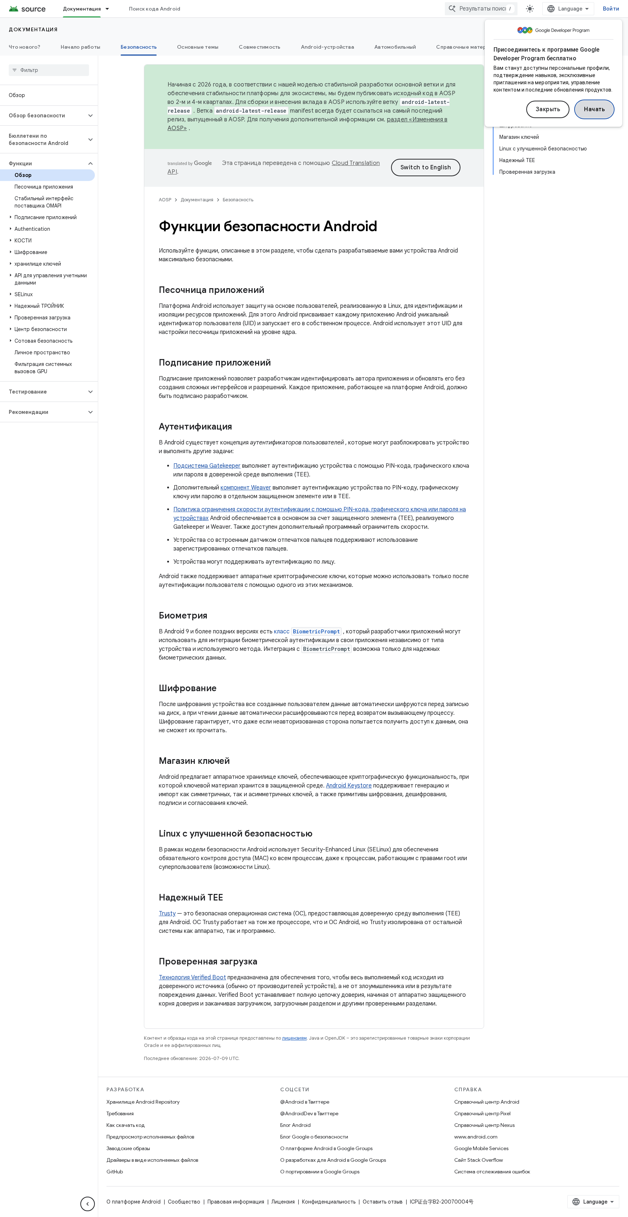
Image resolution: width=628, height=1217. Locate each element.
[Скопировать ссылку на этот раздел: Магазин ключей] (237, 761)
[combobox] (481, 8)
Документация (82, 8)
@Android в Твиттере (304, 1102)
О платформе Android (133, 1202)
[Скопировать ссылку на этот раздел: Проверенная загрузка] (264, 962)
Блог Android (295, 1125)
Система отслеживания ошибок (492, 1171)
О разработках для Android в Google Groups (333, 1160)
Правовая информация (236, 1202)
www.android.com (476, 1136)
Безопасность (139, 47)
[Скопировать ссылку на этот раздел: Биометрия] (215, 616)
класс (307, 631)
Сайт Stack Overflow (478, 1160)
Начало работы (80, 47)
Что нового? (24, 47)
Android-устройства (327, 47)
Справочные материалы (467, 47)
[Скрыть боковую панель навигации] (87, 1204)
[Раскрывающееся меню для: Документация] (110, 8)
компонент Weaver (246, 487)
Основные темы (197, 47)
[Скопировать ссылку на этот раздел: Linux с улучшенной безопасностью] (320, 834)
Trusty (167, 913)
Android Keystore (349, 785)
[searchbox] (49, 70)
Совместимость (259, 47)
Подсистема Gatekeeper (207, 466)
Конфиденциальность (328, 1202)
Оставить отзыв (383, 1202)
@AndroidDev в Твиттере (309, 1113)
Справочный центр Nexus (484, 1125)
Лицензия (283, 1202)
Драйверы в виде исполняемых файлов (152, 1160)
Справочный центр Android (486, 1102)
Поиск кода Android (155, 8)
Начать (594, 109)
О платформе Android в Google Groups (326, 1148)
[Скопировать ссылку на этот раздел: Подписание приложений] (278, 363)
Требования (120, 1113)
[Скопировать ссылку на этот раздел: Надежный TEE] (230, 898)
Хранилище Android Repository (143, 1102)
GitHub (114, 1171)
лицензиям (294, 1038)
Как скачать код (125, 1125)
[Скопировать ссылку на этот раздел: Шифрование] (224, 689)
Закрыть (548, 109)
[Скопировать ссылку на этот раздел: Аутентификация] (239, 427)
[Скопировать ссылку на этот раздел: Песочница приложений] (271, 290)
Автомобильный (395, 47)
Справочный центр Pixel (482, 1113)
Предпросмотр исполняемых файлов (150, 1136)
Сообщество (184, 1202)
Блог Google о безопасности (314, 1136)
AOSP (165, 200)
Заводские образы (128, 1148)
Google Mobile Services (481, 1148)
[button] (43, 115)
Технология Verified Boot (192, 977)
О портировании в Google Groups (319, 1171)
